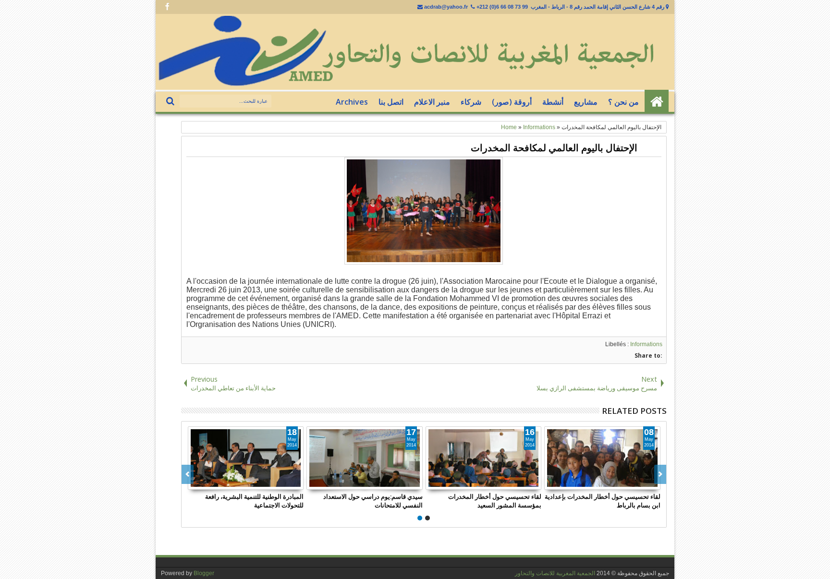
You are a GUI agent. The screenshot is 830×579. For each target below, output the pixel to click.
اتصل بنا (390, 101)
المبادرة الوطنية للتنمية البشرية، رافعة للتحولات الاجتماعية (254, 500)
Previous (660, 474)
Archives (352, 101)
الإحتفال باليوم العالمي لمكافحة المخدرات (554, 147)
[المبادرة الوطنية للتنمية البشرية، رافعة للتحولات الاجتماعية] (246, 458)
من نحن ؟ (623, 101)
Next (188, 474)
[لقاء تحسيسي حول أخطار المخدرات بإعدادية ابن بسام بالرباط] (602, 458)
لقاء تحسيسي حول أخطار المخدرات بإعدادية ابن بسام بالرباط (602, 500)
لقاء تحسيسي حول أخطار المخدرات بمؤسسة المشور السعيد (494, 500)
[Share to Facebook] (275, 482)
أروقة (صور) (512, 101)
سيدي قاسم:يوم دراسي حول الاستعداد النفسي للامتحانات (373, 500)
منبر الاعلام (432, 101)
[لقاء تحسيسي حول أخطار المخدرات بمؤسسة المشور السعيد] (483, 458)
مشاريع (586, 101)
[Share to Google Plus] (296, 482)
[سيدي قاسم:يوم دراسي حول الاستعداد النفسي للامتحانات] (364, 458)
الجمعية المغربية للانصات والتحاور (555, 573)
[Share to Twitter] (285, 482)
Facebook (167, 7)
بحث (171, 102)
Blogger (204, 573)
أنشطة (552, 101)
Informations (646, 344)
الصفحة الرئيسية (657, 102)
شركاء (471, 101)
